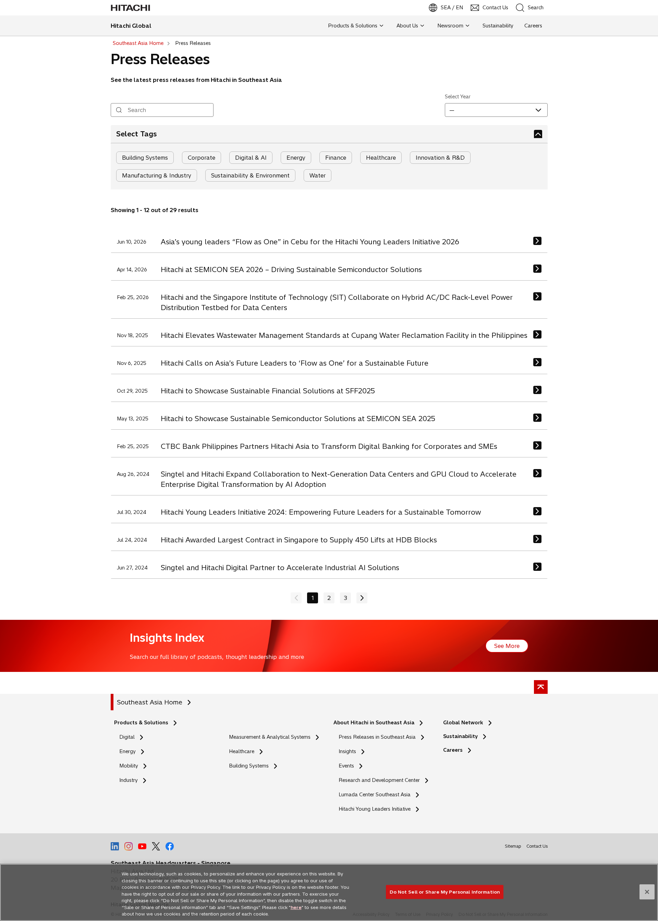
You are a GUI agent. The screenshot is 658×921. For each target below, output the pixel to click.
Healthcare (381, 157)
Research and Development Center (381, 780)
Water (317, 175)
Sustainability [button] (498, 26)
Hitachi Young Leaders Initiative (376, 809)
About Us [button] (407, 26)
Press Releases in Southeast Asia (377, 737)
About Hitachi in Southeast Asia (373, 723)
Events (346, 766)
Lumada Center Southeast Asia (375, 794)
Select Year (458, 97)
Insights (347, 751)
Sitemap (513, 846)
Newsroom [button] (450, 26)
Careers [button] (533, 26)
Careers (453, 750)
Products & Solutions (141, 723)
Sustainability (460, 736)
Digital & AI (251, 157)
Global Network (463, 723)
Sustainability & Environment (250, 175)
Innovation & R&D (440, 157)
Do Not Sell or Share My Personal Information (445, 891)
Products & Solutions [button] (352, 26)
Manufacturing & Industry (156, 175)
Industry (128, 780)
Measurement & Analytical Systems (269, 737)
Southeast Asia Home (149, 702)
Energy (296, 157)
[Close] (647, 891)
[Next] (361, 597)
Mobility (128, 766)
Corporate (201, 157)
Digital (127, 737)
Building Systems (145, 157)
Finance (335, 157)
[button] (496, 110)
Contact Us (537, 846)
